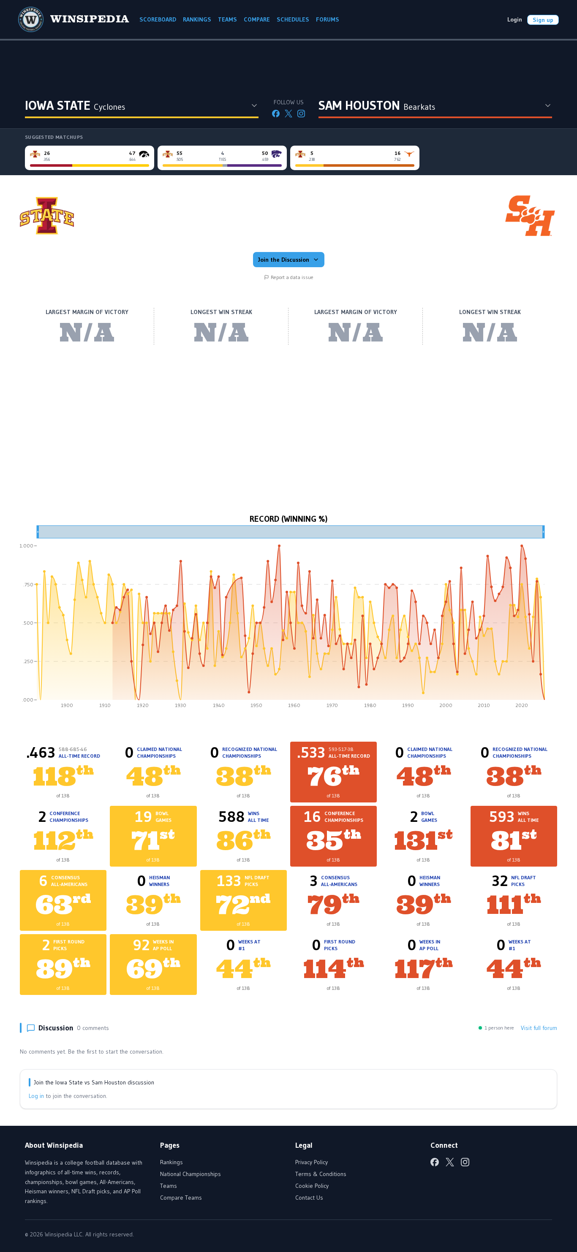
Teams (168, 1186)
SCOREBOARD (157, 19)
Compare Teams (181, 1197)
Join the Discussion (283, 259)
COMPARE (257, 19)
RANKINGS (197, 19)
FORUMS (327, 19)
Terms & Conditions (320, 1174)
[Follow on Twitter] (288, 113)
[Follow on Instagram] (301, 113)
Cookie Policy (312, 1186)
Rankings (171, 1162)
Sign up (543, 20)
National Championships (190, 1174)
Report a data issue (292, 277)
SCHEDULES (293, 19)
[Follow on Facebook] (276, 113)
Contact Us (309, 1197)
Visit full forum (539, 1028)
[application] (288, 620)
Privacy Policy (311, 1162)
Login (514, 19)
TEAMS (227, 19)
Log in (36, 1096)
